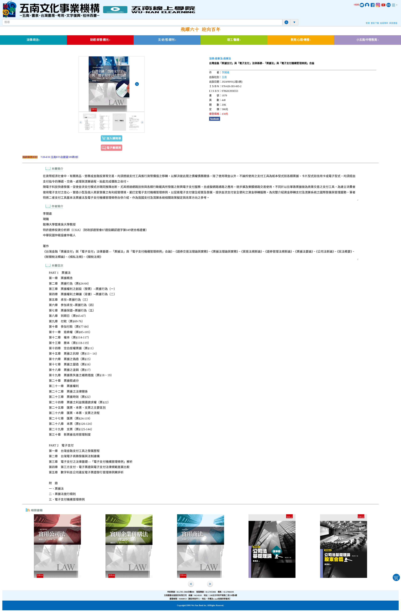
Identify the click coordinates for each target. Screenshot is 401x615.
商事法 (218, 58)
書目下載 (375, 23)
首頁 (368, 23)
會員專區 (384, 23)
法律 (211, 58)
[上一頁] (80, 122)
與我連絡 (393, 23)
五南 (224, 77)
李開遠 (225, 72)
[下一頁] (142, 122)
